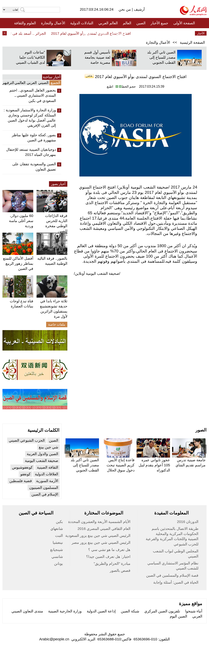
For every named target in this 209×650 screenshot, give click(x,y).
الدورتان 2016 (187, 522)
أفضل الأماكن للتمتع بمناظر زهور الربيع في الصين (18, 263)
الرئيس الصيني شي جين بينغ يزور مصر (101, 543)
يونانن (58, 564)
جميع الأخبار (159, 23)
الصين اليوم (178, 616)
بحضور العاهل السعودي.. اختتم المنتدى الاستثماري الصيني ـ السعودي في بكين (32, 95)
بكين (59, 522)
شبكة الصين (130, 611)
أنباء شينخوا (193, 611)
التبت (59, 536)
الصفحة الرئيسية (192, 42)
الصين (141, 23)
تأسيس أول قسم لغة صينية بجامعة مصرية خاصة (97, 57)
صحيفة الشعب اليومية (41, 461)
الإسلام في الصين (44, 494)
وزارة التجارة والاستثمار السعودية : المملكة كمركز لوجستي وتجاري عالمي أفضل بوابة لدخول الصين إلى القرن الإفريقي (30, 118)
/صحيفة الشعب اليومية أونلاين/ (97, 273)
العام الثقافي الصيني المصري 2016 (104, 529)
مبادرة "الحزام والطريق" (112, 564)
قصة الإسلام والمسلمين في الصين (172, 575)
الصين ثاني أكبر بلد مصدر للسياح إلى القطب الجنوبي (161, 57)
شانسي (57, 557)
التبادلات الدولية (81, 23)
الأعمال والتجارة (53, 23)
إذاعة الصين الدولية (101, 611)
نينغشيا (58, 543)
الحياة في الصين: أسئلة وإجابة (175, 582)
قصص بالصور (120, 570)
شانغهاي (56, 529)
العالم (127, 23)
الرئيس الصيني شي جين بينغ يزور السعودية (97, 536)
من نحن (125, 9)
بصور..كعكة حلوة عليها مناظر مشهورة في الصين (34, 137)
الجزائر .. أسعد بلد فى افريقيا (29, 33)
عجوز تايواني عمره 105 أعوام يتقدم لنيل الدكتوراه (154, 465)
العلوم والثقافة (25, 23)
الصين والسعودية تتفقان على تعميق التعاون (34, 166)
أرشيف (139, 9)
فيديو (87, 33)
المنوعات (119, 33)
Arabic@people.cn (54, 639)
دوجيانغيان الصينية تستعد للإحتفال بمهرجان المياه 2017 (31, 152)
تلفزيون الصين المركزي (162, 611)
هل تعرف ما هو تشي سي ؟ (109, 550)
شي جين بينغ (48, 447)
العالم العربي (108, 23)
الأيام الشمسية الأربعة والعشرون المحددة (99, 522)
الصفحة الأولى (184, 23)
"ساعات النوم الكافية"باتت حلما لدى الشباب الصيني (30, 57)
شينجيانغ (56, 550)
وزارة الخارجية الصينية (65, 611)
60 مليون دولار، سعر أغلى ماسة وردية (21, 221)
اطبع (110, 86)
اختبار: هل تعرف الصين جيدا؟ (108, 557)
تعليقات (101, 33)
